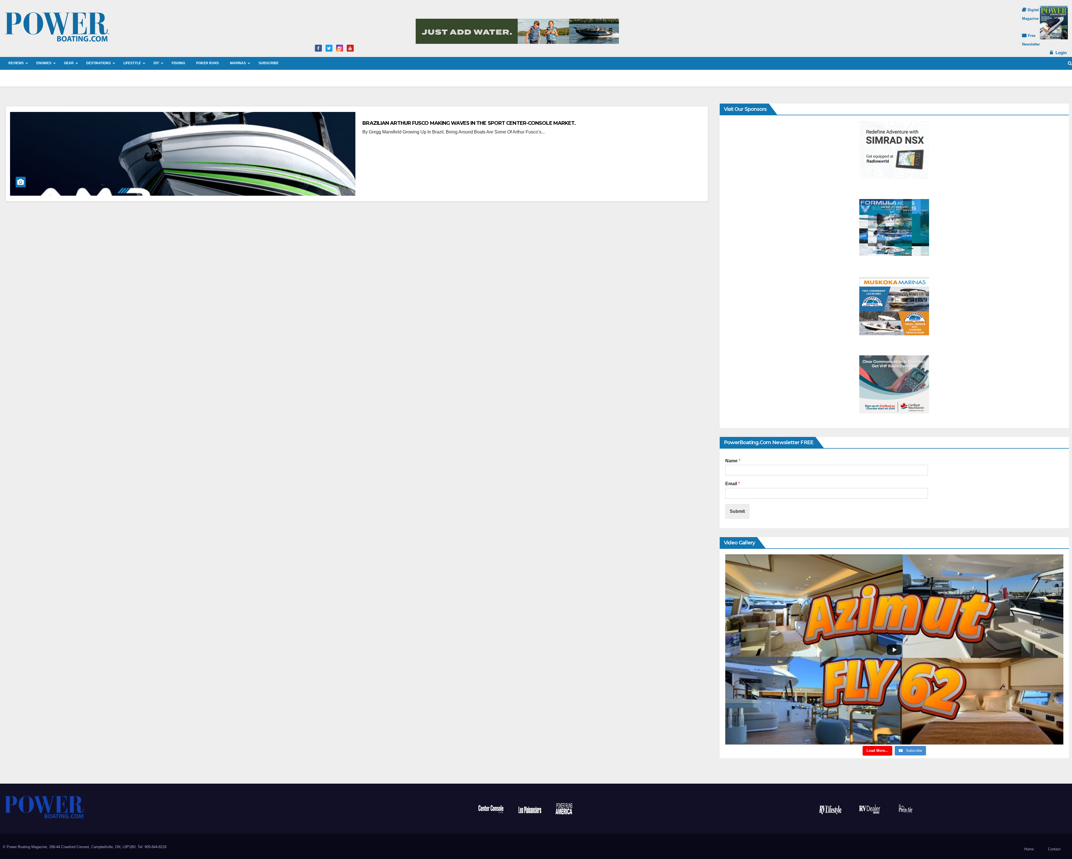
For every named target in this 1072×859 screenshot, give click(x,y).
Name (732, 460)
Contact (1054, 849)
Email (732, 483)
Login (1061, 52)
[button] (1070, 63)
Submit (737, 511)
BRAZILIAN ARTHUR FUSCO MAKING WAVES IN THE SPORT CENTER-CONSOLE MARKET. (469, 123)
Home (1029, 849)
